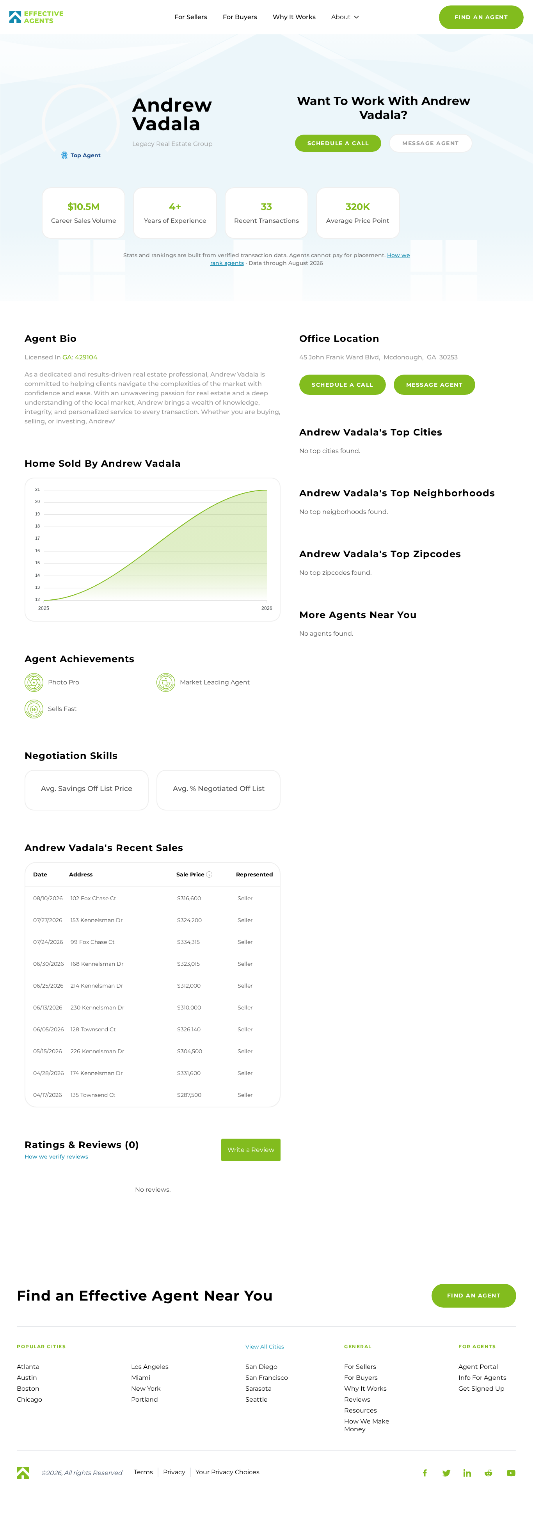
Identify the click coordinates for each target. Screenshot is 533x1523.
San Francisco (266, 1377)
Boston (28, 1388)
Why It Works (294, 17)
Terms (143, 1472)
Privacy (174, 1472)
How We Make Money (366, 1425)
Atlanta (28, 1366)
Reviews (357, 1399)
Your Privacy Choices (227, 1472)
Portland (144, 1399)
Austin (27, 1377)
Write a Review (250, 1149)
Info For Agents (482, 1377)
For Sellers (190, 17)
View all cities (264, 1346)
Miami (140, 1377)
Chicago (29, 1399)
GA (67, 357)
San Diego (261, 1366)
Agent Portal (478, 1366)
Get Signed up (481, 1388)
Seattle (256, 1399)
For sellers (360, 1366)
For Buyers (240, 17)
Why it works (365, 1388)
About (341, 17)
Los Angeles (150, 1366)
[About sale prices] (209, 874)
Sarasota (258, 1388)
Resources (360, 1410)
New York (146, 1388)
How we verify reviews (56, 1156)
